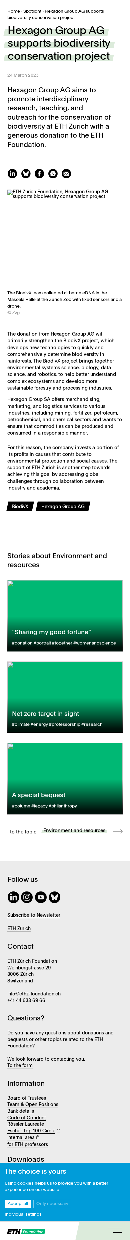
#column (21, 806)
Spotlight (32, 11)
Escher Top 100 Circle (31, 1131)
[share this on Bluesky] (27, 177)
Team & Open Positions (32, 1104)
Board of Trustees (26, 1098)
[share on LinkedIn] (14, 177)
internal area (21, 1137)
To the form (20, 1065)
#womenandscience (94, 643)
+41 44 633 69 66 (26, 1000)
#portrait (42, 643)
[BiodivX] (22, 513)
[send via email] (67, 177)
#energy (39, 724)
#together (62, 643)
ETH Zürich (19, 928)
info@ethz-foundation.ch (34, 994)
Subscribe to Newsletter (33, 915)
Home (13, 11)
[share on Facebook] (41, 177)
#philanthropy (63, 806)
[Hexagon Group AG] (64, 513)
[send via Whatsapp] (54, 177)
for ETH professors (27, 1144)
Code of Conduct (26, 1118)
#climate (21, 724)
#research (92, 724)
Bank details (20, 1111)
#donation (22, 643)
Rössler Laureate (25, 1124)
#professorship (64, 724)
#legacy (39, 806)
